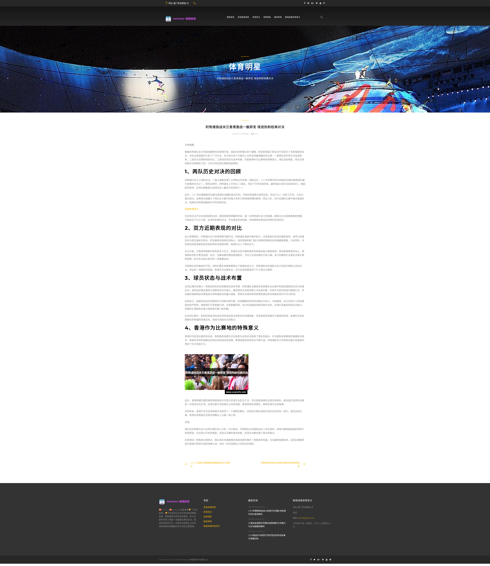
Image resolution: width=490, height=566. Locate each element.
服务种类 (278, 17)
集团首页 (230, 17)
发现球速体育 (243, 17)
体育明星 (267, 17)
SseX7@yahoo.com (306, 518)
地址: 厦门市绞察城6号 (178, 3)
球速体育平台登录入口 (199, 559)
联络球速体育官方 (292, 17)
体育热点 (256, 17)
